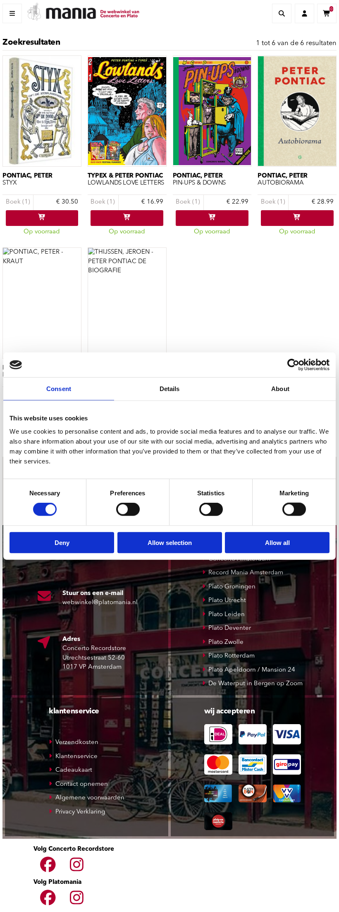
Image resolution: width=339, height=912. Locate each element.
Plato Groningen (231, 587)
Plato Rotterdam (231, 656)
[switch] (128, 509)
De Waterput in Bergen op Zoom (255, 684)
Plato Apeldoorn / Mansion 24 (251, 670)
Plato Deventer (229, 628)
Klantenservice (76, 757)
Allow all (277, 542)
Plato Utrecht (227, 601)
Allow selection (170, 542)
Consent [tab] (58, 388)
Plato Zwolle (226, 642)
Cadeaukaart (73, 770)
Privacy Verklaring (80, 812)
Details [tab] (170, 388)
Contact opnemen (81, 784)
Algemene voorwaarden (89, 798)
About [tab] (280, 388)
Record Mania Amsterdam (245, 573)
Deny (62, 542)
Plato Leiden (226, 615)
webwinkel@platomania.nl (100, 603)
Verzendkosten (76, 742)
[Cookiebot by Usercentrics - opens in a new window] (293, 365)
